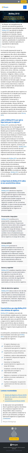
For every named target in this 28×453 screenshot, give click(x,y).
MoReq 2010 (5, 30)
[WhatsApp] (16, 429)
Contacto (23, 1)
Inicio (14, 430)
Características (14, 434)
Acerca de (14, 432)
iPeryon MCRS (14, 433)
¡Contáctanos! (7, 418)
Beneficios (14, 435)
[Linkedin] (18, 1)
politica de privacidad (10, 450)
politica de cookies (18, 450)
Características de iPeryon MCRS (15, 401)
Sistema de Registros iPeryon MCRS (16, 395)
